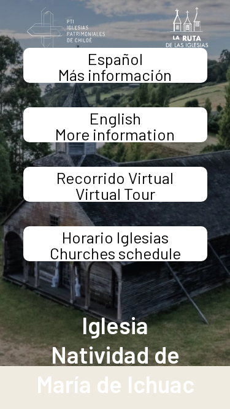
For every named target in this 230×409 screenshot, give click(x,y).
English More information (115, 125)
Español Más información (115, 66)
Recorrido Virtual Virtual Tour (115, 185)
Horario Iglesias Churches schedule (115, 244)
